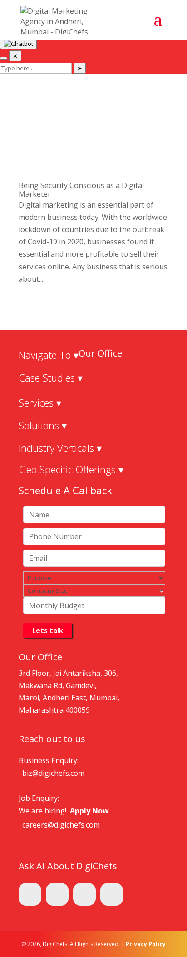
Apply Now (89, 811)
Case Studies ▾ (51, 377)
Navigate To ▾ (49, 355)
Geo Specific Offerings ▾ (71, 469)
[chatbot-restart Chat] (3, 58)
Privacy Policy (146, 944)
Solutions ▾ (43, 425)
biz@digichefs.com (53, 773)
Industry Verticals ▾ (60, 448)
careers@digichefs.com (61, 825)
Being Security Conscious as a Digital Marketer (81, 189)
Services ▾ (40, 402)
